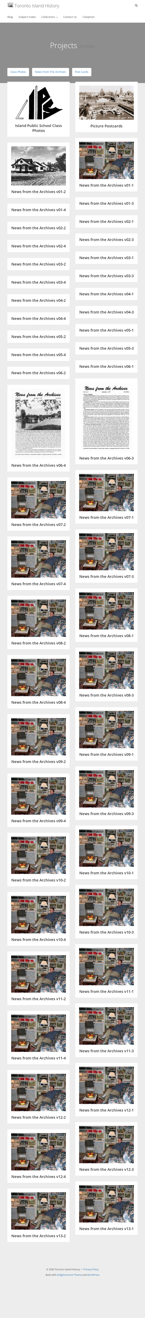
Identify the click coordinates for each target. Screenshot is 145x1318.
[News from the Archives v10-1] (106, 848)
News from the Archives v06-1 (106, 366)
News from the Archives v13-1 (106, 1228)
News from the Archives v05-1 (106, 330)
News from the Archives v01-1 (106, 185)
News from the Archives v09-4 (38, 820)
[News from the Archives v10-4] (38, 914)
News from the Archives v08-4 (38, 702)
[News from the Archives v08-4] (38, 677)
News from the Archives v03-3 (106, 275)
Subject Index (27, 17)
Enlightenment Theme (69, 1274)
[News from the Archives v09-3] (106, 789)
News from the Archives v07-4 (38, 583)
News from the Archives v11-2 (38, 998)
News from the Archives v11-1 (106, 991)
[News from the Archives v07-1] (106, 492)
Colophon (89, 17)
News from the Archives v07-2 (38, 524)
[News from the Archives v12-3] (106, 1144)
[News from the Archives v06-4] (38, 424)
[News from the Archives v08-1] (106, 611)
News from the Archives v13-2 (38, 1235)
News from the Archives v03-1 (106, 257)
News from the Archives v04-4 (38, 318)
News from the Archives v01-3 (106, 203)
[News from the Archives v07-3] (106, 551)
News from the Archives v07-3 (106, 576)
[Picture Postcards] (106, 102)
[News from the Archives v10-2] (38, 855)
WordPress (93, 1274)
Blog (10, 17)
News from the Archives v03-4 (38, 282)
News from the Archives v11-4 (38, 1058)
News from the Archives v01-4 (38, 209)
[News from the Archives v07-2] (38, 499)
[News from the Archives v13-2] (38, 1211)
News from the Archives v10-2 (38, 880)
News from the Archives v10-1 (106, 872)
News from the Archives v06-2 (38, 372)
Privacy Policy (91, 1269)
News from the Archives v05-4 (38, 354)
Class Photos (18, 72)
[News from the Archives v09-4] (38, 796)
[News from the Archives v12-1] (106, 1085)
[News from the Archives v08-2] (38, 618)
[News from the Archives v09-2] (38, 736)
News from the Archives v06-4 (38, 465)
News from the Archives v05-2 (38, 336)
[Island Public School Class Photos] (38, 102)
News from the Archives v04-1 (106, 293)
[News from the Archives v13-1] (106, 1204)
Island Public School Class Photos (38, 128)
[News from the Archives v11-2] (38, 974)
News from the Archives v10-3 (106, 932)
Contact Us (70, 17)
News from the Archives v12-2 (38, 1117)
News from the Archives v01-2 (38, 191)
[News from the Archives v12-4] (38, 1151)
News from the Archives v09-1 (106, 754)
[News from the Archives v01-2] (38, 166)
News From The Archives (50, 72)
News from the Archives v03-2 (38, 264)
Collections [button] (48, 17)
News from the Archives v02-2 (38, 227)
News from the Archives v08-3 (106, 695)
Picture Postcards (106, 126)
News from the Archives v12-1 (106, 1110)
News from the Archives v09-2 (38, 761)
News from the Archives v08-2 (38, 643)
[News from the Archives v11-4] (38, 1033)
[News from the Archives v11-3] (106, 1026)
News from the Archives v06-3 (106, 458)
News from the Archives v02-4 (38, 246)
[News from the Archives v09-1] (106, 729)
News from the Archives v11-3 (106, 1050)
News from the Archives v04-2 (38, 300)
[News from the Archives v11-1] (106, 966)
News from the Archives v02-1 (106, 221)
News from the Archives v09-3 (106, 813)
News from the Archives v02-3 (106, 239)
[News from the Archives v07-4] (38, 559)
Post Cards (81, 72)
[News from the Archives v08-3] (106, 670)
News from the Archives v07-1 (106, 517)
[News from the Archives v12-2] (38, 1092)
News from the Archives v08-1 (106, 635)
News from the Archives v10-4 (38, 939)
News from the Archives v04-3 (106, 312)
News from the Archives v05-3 (106, 348)
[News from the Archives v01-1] (106, 160)
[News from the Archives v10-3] (106, 907)
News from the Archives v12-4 (38, 1176)
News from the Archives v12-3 (106, 1169)
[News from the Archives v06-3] (106, 417)
